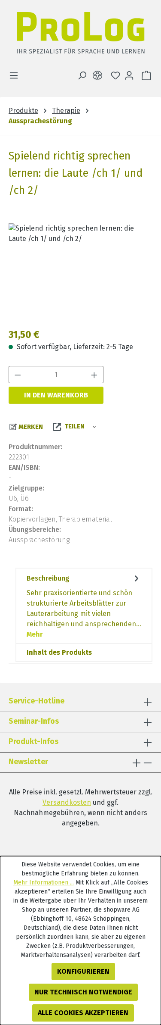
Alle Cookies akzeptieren (83, 1013)
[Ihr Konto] (129, 75)
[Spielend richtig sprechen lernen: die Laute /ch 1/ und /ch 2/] (80, 271)
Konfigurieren (83, 971)
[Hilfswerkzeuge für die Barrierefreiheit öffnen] (99, 75)
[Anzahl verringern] (18, 374)
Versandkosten (67, 802)
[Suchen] (82, 75)
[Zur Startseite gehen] (80, 35)
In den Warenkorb (56, 395)
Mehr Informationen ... (43, 882)
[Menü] (16, 75)
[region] (80, 271)
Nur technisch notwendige (83, 992)
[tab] (83, 606)
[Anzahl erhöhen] (94, 374)
